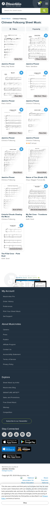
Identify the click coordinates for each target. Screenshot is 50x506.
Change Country (7, 471)
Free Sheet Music (10, 402)
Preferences (7, 306)
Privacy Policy (8, 364)
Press (5, 334)
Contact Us (7, 349)
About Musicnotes (11, 324)
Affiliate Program (9, 344)
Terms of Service (9, 359)
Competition (7, 412)
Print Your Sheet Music (12, 311)
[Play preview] (46, 35)
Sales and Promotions (11, 397)
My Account (8, 291)
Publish (6, 339)
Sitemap (6, 407)
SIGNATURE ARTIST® (11, 392)
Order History (8, 301)
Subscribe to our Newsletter (16, 421)
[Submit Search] (44, 10)
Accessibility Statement (12, 354)
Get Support (7, 316)
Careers (6, 330)
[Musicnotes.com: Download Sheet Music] (11, 4)
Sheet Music (6, 18)
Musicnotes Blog (9, 387)
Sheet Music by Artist (11, 382)
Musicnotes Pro (9, 296)
